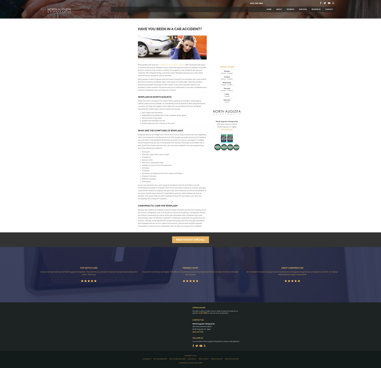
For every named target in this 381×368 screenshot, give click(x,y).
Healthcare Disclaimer (177, 359)
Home (269, 9)
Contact (329, 9)
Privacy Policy (203, 359)
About (279, 9)
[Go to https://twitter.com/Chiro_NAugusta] (325, 3)
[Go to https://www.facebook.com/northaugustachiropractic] (321, 3)
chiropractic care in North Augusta (172, 65)
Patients (290, 9)
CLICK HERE (203, 313)
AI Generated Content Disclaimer (190, 363)
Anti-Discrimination (160, 359)
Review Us (316, 9)
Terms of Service (217, 359)
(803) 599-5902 (256, 3)
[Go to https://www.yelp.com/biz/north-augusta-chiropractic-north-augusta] (333, 3)
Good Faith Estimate (232, 359)
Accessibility (146, 359)
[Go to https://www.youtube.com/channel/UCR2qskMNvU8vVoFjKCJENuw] (329, 3)
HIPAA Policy (192, 359)
